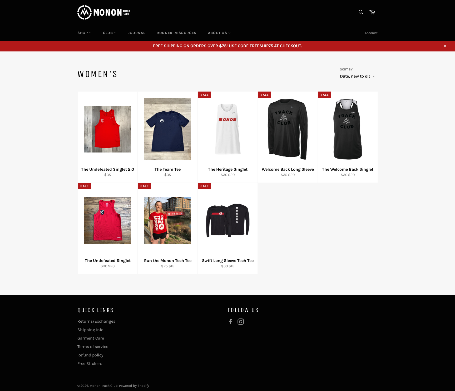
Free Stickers (89, 363)
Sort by (346, 69)
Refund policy (90, 354)
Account (371, 33)
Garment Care (90, 338)
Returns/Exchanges (96, 321)
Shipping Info (90, 329)
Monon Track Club (104, 386)
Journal (136, 33)
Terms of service (92, 346)
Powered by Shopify (134, 386)
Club (108, 33)
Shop (83, 33)
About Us (218, 33)
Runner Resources (176, 33)
